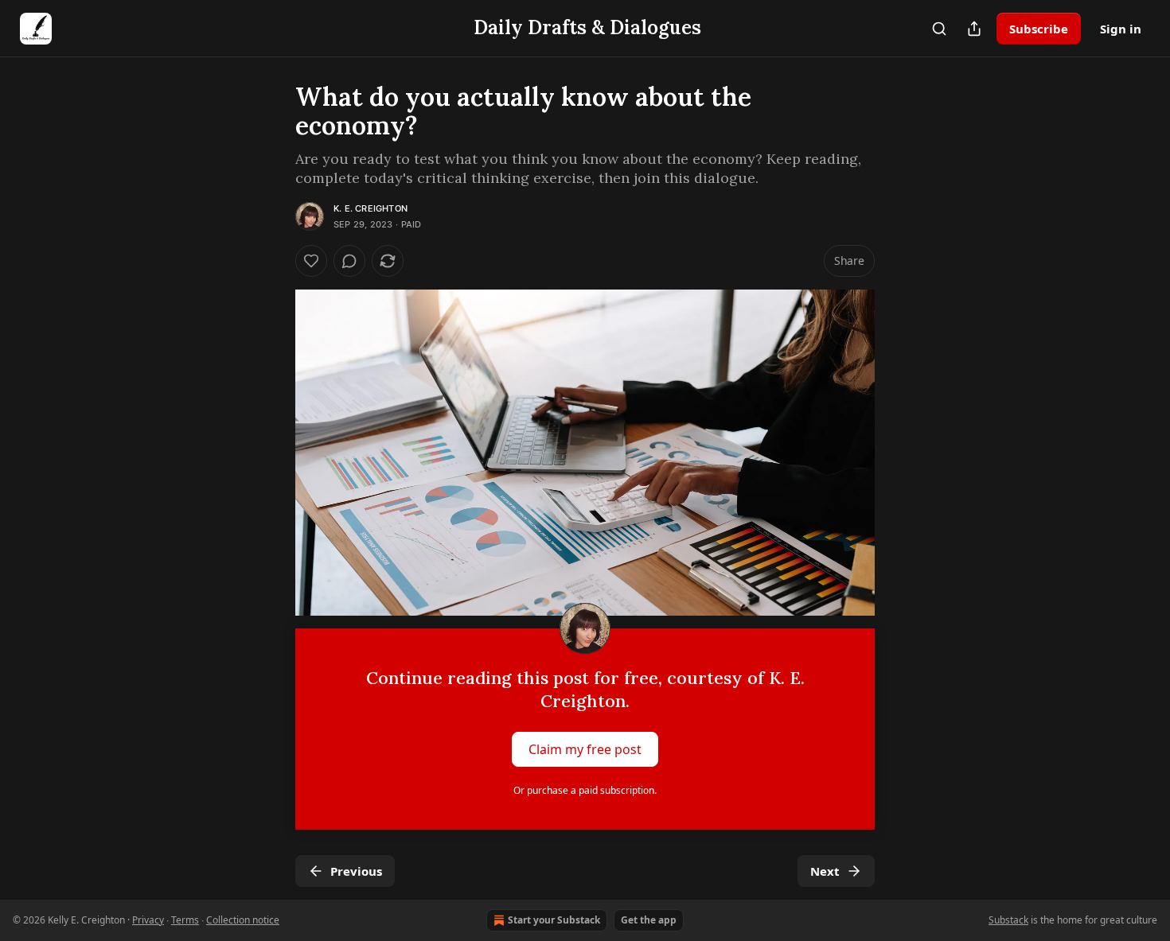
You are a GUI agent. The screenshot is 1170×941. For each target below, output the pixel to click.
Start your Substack (554, 920)
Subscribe (1038, 29)
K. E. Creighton (370, 208)
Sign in (1120, 29)
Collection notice (242, 920)
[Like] (311, 261)
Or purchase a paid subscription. (585, 790)
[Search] (939, 29)
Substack (1008, 920)
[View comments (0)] (349, 261)
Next (825, 871)
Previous (356, 871)
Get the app (649, 920)
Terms (185, 920)
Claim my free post (585, 748)
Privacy (148, 920)
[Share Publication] (974, 29)
